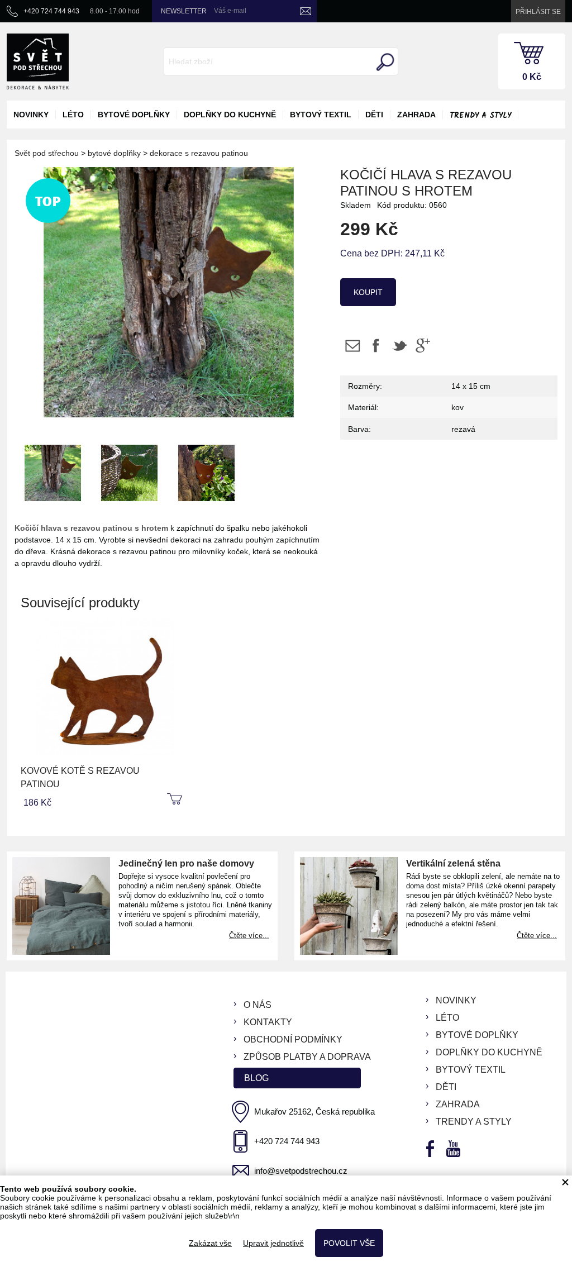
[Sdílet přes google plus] (422, 345)
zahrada (416, 114)
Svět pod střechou (47, 153)
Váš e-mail (230, 11)
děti (374, 114)
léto (73, 114)
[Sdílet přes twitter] (399, 345)
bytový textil (320, 114)
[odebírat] (305, 11)
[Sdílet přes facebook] (375, 345)
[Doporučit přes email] (352, 345)
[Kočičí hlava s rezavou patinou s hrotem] (53, 471)
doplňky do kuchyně (230, 114)
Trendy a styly (480, 116)
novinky (31, 114)
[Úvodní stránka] (38, 61)
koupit (368, 292)
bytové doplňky (134, 114)
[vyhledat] (384, 62)
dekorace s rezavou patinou (199, 153)
